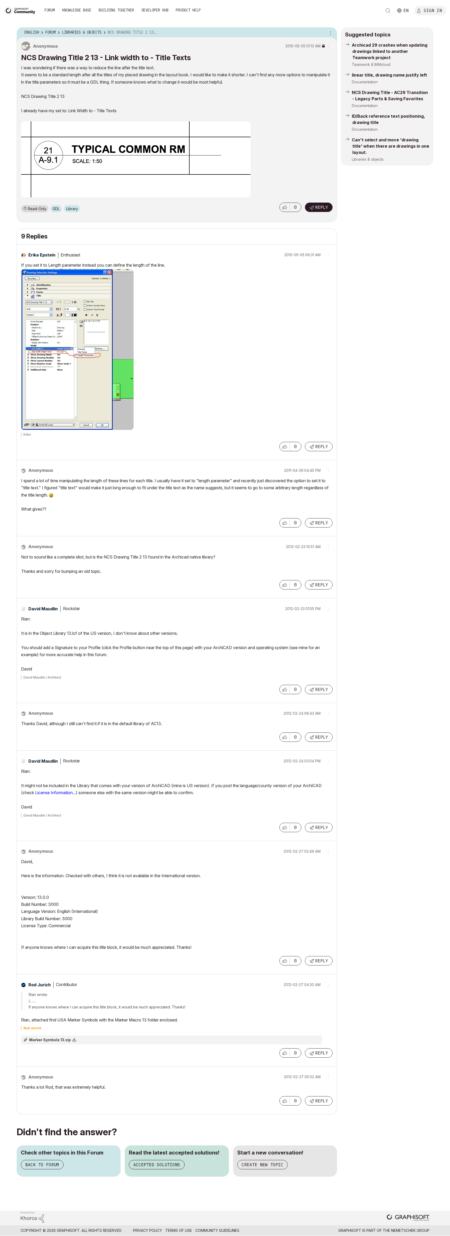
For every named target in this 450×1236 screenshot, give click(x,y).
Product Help (188, 10)
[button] (285, 207)
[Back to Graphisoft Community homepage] (21, 10)
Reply (321, 207)
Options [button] (329, 32)
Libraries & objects (368, 159)
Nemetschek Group (410, 1230)
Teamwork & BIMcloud (371, 64)
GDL (56, 208)
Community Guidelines (217, 1230)
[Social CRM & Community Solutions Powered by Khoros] (32, 1216)
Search (388, 10)
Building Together (116, 10)
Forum (50, 10)
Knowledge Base (76, 10)
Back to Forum (42, 1164)
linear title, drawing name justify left (389, 75)
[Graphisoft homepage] (408, 1218)
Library (72, 208)
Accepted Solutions (156, 1164)
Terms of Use (178, 1230)
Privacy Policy (147, 1230)
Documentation (365, 82)
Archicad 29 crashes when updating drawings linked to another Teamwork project (389, 51)
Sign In (433, 10)
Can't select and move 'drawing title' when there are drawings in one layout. (390, 146)
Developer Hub (154, 10)
